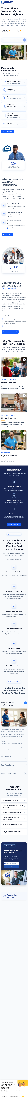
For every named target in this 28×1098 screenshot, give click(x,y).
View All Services (7, 131)
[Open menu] (26, 2)
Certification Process (9, 332)
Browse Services (13, 524)
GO (11, 866)
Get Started (6, 235)
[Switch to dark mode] (23, 2)
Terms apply (10, 229)
